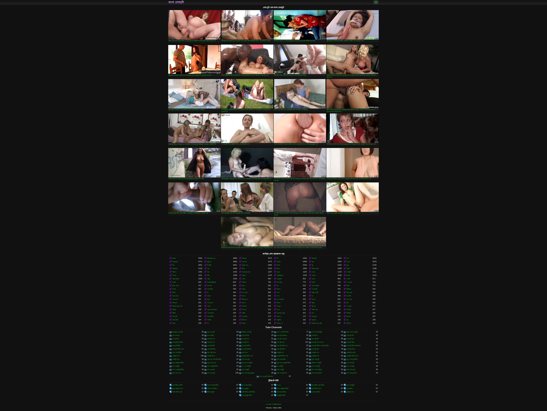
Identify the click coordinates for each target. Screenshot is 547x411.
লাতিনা (278, 303)
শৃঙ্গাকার (244, 275)
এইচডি (278, 262)
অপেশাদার (279, 282)
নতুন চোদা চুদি (315, 359)
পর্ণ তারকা (349, 282)
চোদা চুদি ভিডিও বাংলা (178, 349)
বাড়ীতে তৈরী (315, 293)
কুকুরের (209, 262)
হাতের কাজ (175, 296)
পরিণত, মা (279, 323)
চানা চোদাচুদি (210, 335)
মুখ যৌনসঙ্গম (280, 299)
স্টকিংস (174, 272)
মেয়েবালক (244, 316)
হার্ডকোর (244, 258)
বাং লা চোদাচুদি (350, 366)
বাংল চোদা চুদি (211, 370)
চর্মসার (243, 289)
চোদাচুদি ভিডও (211, 356)
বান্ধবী (174, 282)
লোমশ (313, 279)
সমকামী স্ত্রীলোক (211, 282)
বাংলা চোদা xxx (350, 370)
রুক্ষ (313, 313)
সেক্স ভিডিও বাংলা (316, 388)
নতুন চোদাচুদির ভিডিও (178, 363)
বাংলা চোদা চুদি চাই (317, 373)
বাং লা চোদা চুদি (316, 366)
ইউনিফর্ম (348, 313)
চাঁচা (173, 265)
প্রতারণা (244, 306)
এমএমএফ (175, 299)
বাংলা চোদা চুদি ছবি (351, 373)
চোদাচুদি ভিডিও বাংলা (282, 356)
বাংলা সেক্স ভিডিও (281, 392)
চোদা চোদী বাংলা (211, 352)
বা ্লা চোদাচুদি (246, 366)
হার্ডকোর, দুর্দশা (281, 313)
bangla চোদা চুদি (177, 332)
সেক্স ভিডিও (349, 388)
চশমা (278, 293)
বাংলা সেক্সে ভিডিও (247, 385)
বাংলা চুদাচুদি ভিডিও (247, 395)
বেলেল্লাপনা (210, 313)
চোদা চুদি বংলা (211, 342)
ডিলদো (278, 289)
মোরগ (208, 306)
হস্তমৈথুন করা (246, 272)
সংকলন (174, 275)
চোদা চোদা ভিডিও (176, 352)
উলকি (347, 286)
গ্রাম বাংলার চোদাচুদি (352, 332)
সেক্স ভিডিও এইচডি (177, 385)
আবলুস (279, 306)
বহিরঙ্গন (244, 282)
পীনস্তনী (314, 258)
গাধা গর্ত (244, 310)
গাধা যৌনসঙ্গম (315, 286)
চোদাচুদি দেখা (315, 352)
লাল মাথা (209, 286)
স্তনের (279, 316)
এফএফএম (210, 303)
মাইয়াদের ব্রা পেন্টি (317, 323)
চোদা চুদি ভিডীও (281, 349)
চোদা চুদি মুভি (315, 349)
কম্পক (243, 296)
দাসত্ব (313, 299)
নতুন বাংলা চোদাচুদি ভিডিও (284, 363)
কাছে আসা (349, 293)
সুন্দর (347, 265)
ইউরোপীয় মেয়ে (211, 258)
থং (312, 296)
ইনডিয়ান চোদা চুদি (246, 332)
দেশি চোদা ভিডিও (281, 359)
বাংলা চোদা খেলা (176, 373)
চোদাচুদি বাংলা (176, 356)
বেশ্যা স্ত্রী (314, 289)
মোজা (173, 323)
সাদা (313, 262)
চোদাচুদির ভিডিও (281, 395)
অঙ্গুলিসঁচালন (280, 275)
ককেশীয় (348, 296)
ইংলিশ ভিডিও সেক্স (177, 392)
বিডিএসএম (245, 299)
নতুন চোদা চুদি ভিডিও (352, 359)
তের (208, 269)
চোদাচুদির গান (315, 356)
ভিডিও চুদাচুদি (210, 392)
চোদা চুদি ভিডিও (246, 346)
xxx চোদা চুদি (211, 332)
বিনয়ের (348, 275)
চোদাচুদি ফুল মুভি (351, 352)
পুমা (347, 320)
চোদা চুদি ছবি (315, 339)
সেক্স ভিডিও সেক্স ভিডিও (318, 385)
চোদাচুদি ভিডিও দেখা (247, 356)
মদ (208, 323)
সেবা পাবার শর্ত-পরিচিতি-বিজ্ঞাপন (273, 404)
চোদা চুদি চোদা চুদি (282, 339)
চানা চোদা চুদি (175, 335)
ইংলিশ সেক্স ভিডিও (212, 388)
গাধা (347, 258)
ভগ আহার (244, 293)
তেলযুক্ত (349, 306)
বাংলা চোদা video (317, 370)
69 (347, 303)
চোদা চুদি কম (175, 339)
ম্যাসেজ (348, 316)
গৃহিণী (173, 293)
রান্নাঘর (314, 320)
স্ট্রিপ (278, 269)
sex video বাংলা (177, 388)
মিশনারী (209, 265)
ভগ (278, 258)
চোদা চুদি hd (245, 335)
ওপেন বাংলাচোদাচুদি (317, 332)
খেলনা (313, 272)
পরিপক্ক (348, 310)
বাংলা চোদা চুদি (211, 373)
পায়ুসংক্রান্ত (175, 279)
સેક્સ (279, 385)
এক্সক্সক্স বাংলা (350, 392)
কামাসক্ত (174, 269)
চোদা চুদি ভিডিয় (211, 349)
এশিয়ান (314, 275)
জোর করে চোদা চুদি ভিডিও (214, 359)
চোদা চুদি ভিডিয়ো (246, 349)
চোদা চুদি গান (245, 339)
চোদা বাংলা (245, 352)
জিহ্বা (313, 303)
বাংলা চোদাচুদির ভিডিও (283, 388)
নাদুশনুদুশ (314, 316)
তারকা (208, 296)
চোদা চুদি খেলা (211, 339)
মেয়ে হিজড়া (210, 316)
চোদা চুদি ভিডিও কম (282, 346)
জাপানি (313, 282)
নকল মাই (174, 316)
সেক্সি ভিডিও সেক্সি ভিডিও (248, 392)
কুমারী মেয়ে (245, 265)
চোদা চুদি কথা (350, 335)
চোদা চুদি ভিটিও (176, 346)
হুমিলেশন (244, 320)
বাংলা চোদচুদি (280, 370)
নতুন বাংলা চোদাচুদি (247, 363)
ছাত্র (208, 299)
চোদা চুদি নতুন (350, 339)
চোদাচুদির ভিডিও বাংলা (352, 356)
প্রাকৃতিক (279, 279)
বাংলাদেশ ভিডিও (316, 392)
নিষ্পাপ (278, 265)
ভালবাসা (348, 323)
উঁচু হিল (314, 306)
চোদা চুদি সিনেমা (350, 349)
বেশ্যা (243, 279)
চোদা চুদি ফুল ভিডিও (177, 342)
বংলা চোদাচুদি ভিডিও (212, 366)
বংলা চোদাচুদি (175, 366)
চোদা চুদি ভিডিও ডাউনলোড (353, 346)
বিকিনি (173, 313)
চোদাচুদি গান (280, 352)
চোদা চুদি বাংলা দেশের (317, 342)
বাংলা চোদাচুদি (176, 2)
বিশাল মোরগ (175, 286)
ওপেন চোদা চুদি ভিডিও (283, 332)
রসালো (243, 303)
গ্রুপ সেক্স (349, 299)
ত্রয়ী (208, 279)
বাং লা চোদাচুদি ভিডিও (178, 370)
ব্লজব (173, 258)
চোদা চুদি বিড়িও (350, 342)
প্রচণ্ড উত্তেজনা (212, 310)
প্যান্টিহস (279, 320)
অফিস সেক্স (315, 310)
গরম (208, 272)
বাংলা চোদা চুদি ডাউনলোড (266, 376)
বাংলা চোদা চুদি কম (282, 373)
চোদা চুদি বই (245, 342)
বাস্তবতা (174, 303)
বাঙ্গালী (243, 313)
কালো (243, 286)
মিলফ (243, 269)
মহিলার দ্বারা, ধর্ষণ (177, 306)
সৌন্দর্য (348, 269)
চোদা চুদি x (315, 335)
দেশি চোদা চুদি (245, 359)
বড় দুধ (348, 262)
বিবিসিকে (348, 289)
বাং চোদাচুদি (280, 366)
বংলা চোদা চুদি (350, 363)
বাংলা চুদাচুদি (245, 388)
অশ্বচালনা (175, 262)
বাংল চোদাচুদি (245, 370)
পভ (278, 286)
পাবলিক (209, 320)
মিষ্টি (208, 275)
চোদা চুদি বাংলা (281, 342)
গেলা (278, 296)
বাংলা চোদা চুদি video (248, 373)
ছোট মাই (244, 262)
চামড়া (278, 272)
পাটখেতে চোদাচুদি (316, 363)
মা (207, 293)
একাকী (348, 279)
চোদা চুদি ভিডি (211, 346)
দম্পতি (174, 289)
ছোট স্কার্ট (175, 320)
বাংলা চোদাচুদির (350, 385)
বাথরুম (244, 323)
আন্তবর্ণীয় (210, 289)
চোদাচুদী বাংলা (176, 359)
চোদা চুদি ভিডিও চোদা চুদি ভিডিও (320, 346)
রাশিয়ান (174, 310)
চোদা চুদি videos (282, 335)
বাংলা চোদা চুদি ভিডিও (213, 385)
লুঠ (312, 265)
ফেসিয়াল (348, 272)
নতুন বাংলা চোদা (211, 363)
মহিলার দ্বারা (315, 269)
